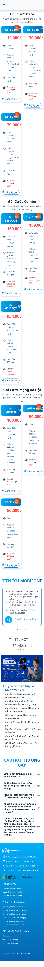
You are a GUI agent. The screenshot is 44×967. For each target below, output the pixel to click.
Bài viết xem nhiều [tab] (22, 647)
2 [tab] (19, 629)
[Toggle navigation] (3, 5)
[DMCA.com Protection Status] (9, 876)
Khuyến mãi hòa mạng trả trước (14, 910)
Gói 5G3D (33, 29)
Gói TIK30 (11, 502)
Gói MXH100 (11, 410)
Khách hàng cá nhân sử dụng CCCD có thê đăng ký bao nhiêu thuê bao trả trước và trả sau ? (20, 808)
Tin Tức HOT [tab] (18, 639)
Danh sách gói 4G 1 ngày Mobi (14, 892)
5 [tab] (26, 629)
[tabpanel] (22, 606)
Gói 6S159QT (11, 306)
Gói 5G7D (11, 117)
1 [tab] (17, 629)
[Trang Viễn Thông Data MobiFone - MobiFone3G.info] (23, 5)
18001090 (26, 870)
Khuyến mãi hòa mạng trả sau (14, 914)
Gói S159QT (33, 217)
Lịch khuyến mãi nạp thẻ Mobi (14, 907)
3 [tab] (22, 629)
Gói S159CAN (11, 218)
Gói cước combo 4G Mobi (12, 896)
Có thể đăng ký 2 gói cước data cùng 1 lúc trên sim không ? (18, 785)
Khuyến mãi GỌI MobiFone (13, 921)
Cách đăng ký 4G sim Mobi (12, 888)
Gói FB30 (33, 408)
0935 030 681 (33, 866)
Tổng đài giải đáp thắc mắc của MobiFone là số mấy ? (19, 796)
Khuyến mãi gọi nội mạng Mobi (14, 925)
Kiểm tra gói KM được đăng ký (14, 917)
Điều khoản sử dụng (10, 939)
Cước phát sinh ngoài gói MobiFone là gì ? (18, 775)
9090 (37, 870)
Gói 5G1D (11, 29)
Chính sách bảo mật (10, 943)
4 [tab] (24, 629)
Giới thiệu (6, 936)
